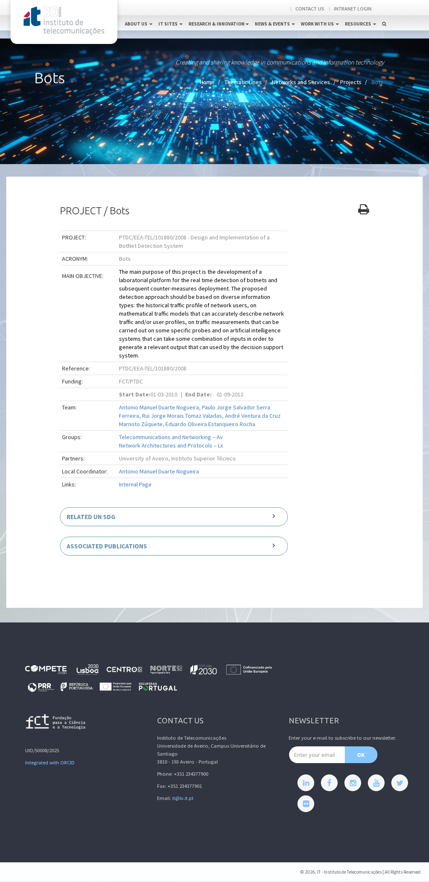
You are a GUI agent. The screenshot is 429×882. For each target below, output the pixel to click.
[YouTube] (376, 782)
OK (361, 755)
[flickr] (305, 803)
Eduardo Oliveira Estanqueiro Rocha (210, 424)
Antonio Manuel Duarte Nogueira (159, 407)
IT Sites (168, 24)
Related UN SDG (91, 517)
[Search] (384, 15)
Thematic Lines (243, 82)
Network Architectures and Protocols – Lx (171, 445)
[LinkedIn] (305, 782)
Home (207, 82)
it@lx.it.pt (183, 798)
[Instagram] (352, 782)
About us (136, 24)
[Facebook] (329, 782)
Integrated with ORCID (50, 762)
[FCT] (56, 723)
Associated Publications (107, 546)
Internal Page (135, 484)
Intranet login (353, 8)
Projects (351, 82)
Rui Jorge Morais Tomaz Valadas (182, 415)
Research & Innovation (217, 24)
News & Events (273, 24)
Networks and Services (301, 82)
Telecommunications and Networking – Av (171, 437)
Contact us (309, 8)
